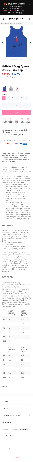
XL (22, 98)
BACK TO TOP (16, 458)
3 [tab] (12, 59)
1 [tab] (10, 59)
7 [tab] (17, 59)
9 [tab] (20, 59)
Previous (2, 42)
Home (2, 24)
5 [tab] (15, 59)
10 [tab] (21, 59)
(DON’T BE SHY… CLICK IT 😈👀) (14, 9)
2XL (27, 98)
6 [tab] (16, 59)
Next (30, 42)
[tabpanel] (16, 41)
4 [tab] (13, 59)
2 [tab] (11, 59)
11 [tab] (22, 59)
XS (3, 98)
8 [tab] (19, 59)
